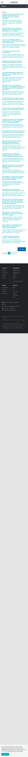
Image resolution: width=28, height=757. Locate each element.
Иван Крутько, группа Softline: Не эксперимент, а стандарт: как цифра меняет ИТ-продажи (12, 213)
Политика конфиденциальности (12, 306)
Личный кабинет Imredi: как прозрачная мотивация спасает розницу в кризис (13, 131)
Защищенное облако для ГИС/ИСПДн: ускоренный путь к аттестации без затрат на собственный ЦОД (13, 121)
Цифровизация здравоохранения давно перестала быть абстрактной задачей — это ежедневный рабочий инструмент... (13, 160)
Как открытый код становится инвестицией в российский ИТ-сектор (13, 190)
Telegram (15, 295)
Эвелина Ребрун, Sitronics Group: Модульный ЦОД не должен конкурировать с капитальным (11, 142)
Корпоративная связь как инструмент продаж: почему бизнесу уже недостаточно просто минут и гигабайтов (13, 16)
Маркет (15, 275)
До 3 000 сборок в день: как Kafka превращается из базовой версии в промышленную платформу (12, 30)
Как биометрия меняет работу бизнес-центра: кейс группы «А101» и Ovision (13, 98)
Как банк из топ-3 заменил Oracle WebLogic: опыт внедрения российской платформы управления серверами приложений (13, 87)
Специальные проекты (16, 272)
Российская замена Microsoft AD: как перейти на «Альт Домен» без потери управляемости (13, 74)
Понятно (5, 754)
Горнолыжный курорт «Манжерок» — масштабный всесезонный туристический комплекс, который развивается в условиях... (13, 171)
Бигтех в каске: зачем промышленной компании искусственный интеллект (13, 108)
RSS (5, 304)
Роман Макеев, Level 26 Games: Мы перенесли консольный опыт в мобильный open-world (12, 226)
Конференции (16, 270)
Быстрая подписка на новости (11, 302)
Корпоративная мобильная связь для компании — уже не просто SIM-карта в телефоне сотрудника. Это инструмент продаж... (12, 22)
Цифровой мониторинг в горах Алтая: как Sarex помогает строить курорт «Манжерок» (13, 166)
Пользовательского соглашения (15, 751)
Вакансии (4, 291)
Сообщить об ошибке (9, 308)
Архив (3, 278)
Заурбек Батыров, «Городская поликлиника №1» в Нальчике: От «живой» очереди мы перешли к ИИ (12, 155)
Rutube (14, 293)
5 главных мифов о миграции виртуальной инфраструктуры (11, 237)
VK (13, 289)
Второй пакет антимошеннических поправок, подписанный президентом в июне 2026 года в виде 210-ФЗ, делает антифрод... (14, 46)
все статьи (21, 249)
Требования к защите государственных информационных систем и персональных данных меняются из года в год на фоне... (13, 126)
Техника (15, 277)
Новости (4, 270)
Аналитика (4, 272)
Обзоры (4, 276)
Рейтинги (4, 274)
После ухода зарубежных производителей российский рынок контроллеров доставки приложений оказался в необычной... (13, 207)
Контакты (4, 293)
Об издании (5, 287)
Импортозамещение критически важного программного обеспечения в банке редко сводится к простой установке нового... (13, 93)
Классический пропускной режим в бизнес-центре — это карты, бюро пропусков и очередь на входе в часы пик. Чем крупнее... (13, 103)
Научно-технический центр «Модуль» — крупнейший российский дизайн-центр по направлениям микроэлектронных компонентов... (13, 183)
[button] (25, 2)
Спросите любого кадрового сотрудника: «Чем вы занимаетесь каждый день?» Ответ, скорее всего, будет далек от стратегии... (13, 56)
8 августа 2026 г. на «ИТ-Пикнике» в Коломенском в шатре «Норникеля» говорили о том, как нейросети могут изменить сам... (11, 113)
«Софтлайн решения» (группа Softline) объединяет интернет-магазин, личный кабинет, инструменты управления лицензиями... (12, 219)
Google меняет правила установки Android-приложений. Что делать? (12, 61)
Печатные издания (17, 281)
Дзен (14, 297)
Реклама (4, 289)
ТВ (13, 279)
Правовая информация (10, 310)
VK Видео (15, 291)
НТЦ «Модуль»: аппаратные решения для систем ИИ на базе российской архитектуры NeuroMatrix (13, 178)
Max (14, 287)
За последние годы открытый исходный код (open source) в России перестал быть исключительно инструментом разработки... (13, 194)
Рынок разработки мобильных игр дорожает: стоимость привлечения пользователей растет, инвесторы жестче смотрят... (14, 231)
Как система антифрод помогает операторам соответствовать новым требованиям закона (13, 41)
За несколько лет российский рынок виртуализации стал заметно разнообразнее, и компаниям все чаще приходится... (13, 241)
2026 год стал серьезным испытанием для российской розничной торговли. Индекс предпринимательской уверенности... (13, 136)
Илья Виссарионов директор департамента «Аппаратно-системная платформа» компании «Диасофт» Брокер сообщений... (13, 34)
